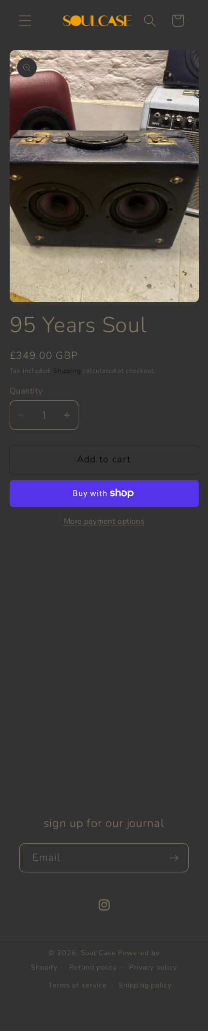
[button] (25, 20)
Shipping (67, 371)
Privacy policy (153, 967)
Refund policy (93, 967)
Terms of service (77, 985)
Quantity (26, 391)
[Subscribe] (174, 858)
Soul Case (98, 952)
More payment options (104, 521)
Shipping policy (145, 985)
